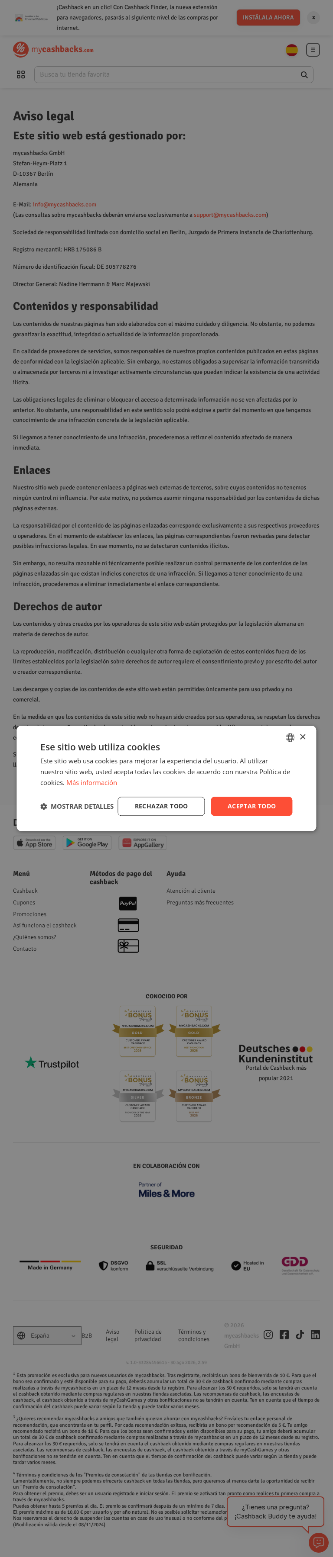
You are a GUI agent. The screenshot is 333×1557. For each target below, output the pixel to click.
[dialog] (166, 778)
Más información (91, 782)
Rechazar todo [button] (161, 806)
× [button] (302, 737)
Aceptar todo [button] (252, 806)
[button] (77, 806)
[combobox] (290, 737)
